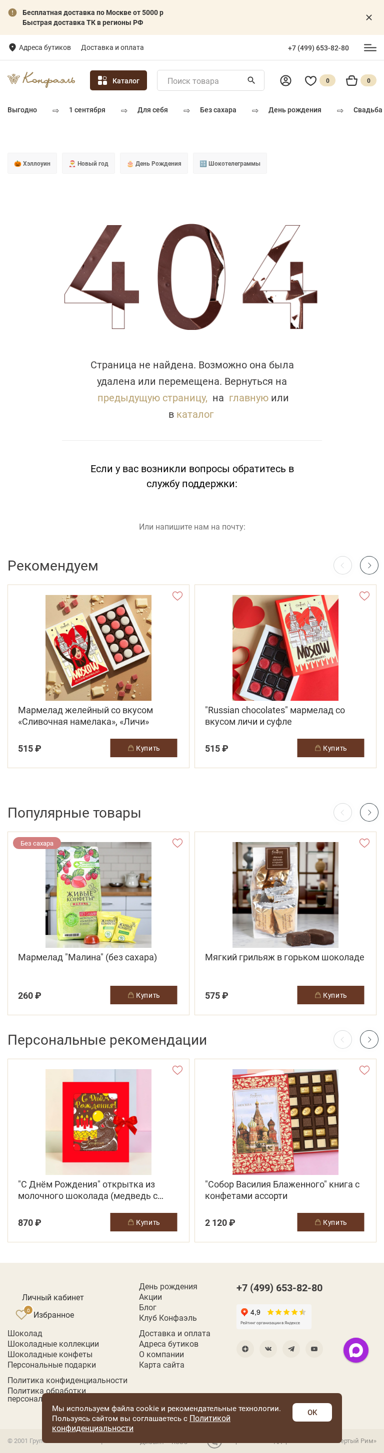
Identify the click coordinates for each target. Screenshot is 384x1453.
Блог (147, 1307)
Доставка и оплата (112, 47)
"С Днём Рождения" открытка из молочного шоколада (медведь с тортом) (88, 1189)
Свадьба (368, 109)
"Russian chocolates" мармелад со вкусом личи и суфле (275, 715)
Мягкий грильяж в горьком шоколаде (284, 957)
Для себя (153, 109)
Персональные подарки (52, 1365)
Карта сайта (161, 1365)
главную (248, 397)
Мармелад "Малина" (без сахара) (87, 957)
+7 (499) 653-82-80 (318, 47)
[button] (369, 565)
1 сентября (87, 109)
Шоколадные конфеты (50, 1354)
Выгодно (22, 109)
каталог (195, 413)
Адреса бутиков (45, 47)
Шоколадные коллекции (53, 1344)
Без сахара (218, 109)
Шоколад (25, 1333)
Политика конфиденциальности (68, 1380)
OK (312, 1412)
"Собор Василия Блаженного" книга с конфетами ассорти (282, 1189)
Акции (150, 1297)
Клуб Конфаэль (168, 1318)
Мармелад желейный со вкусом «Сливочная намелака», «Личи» (85, 715)
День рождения (295, 109)
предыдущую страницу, (153, 397)
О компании (161, 1354)
